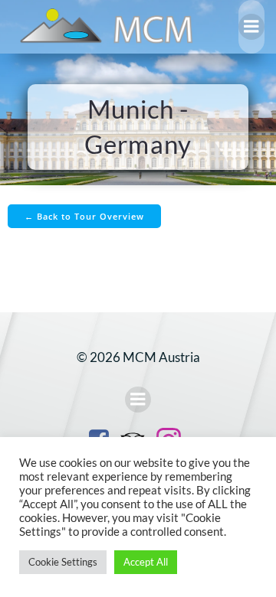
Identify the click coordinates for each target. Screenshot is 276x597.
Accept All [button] (145, 562)
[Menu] (251, 27)
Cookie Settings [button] (62, 562)
